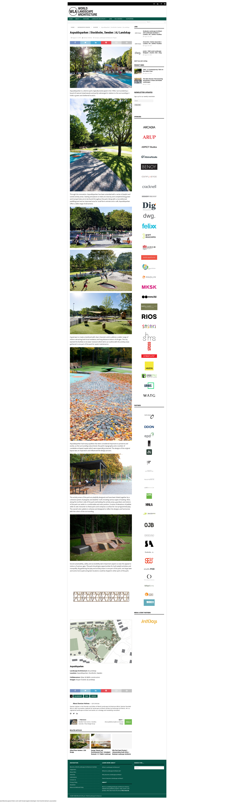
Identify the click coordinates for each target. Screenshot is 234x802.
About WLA (73, 772)
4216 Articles (95, 703)
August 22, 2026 (148, 55)
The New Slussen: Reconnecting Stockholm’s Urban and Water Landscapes (153, 80)
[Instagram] (154, 3)
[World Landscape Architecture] (83, 16)
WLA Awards (118, 19)
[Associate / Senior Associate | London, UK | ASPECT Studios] (138, 44)
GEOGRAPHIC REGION (84, 27)
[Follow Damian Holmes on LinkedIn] (76, 713)
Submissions (73, 777)
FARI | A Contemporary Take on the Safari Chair (153, 70)
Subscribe (137, 105)
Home (71, 19)
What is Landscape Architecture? (111, 767)
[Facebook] (161, 3)
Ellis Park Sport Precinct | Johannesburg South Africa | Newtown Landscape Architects (121, 752)
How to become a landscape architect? (112, 778)
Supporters (129, 19)
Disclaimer (73, 785)
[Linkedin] (157, 3)
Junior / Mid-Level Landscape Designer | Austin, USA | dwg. (152, 52)
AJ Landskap (78, 696)
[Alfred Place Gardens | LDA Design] (80, 741)
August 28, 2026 (148, 36)
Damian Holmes (87, 38)
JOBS (110, 19)
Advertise (72, 774)
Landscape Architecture (105, 38)
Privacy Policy (73, 782)
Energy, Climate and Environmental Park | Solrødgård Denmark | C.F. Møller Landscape (101, 752)
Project (115, 38)
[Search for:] (155, 22)
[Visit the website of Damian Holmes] (70, 713)
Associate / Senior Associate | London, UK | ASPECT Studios (152, 42)
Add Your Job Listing (140, 61)
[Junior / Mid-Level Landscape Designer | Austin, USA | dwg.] (138, 53)
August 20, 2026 (148, 73)
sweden (93, 696)
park (86, 696)
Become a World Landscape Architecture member (83, 767)
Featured (86, 19)
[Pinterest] (164, 3)
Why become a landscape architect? (111, 774)
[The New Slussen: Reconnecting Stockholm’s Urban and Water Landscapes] (138, 80)
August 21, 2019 (76, 38)
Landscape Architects (98, 19)
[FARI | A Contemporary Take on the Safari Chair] (138, 71)
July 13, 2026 (147, 84)
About (77, 19)
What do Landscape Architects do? (111, 771)
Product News (139, 65)
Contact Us (73, 780)
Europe (97, 38)
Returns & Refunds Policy (77, 787)
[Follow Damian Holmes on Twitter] (73, 713)
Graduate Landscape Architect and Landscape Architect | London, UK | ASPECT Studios (152, 32)
